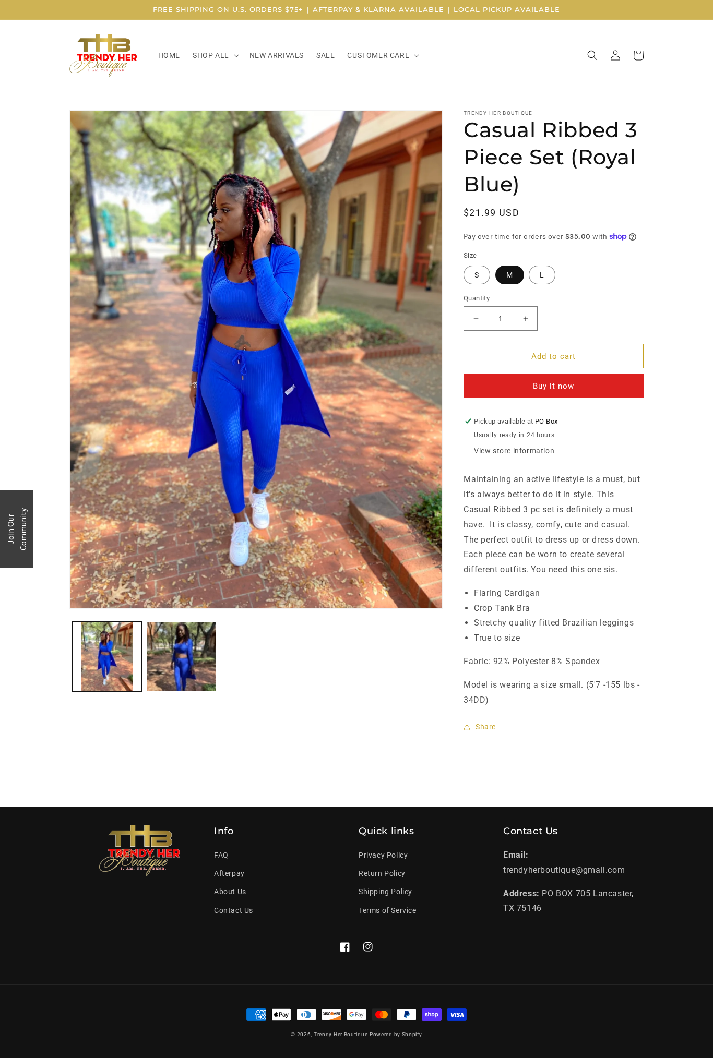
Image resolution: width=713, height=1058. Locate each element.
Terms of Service (388, 910)
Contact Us (233, 910)
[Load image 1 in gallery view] (106, 656)
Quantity (477, 298)
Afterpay (229, 873)
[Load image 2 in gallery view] (181, 656)
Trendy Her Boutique (340, 1034)
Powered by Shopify (396, 1034)
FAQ (221, 855)
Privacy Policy (383, 855)
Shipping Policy (385, 891)
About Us (230, 891)
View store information (514, 451)
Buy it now (553, 386)
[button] (214, 55)
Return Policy (382, 873)
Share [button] (486, 727)
